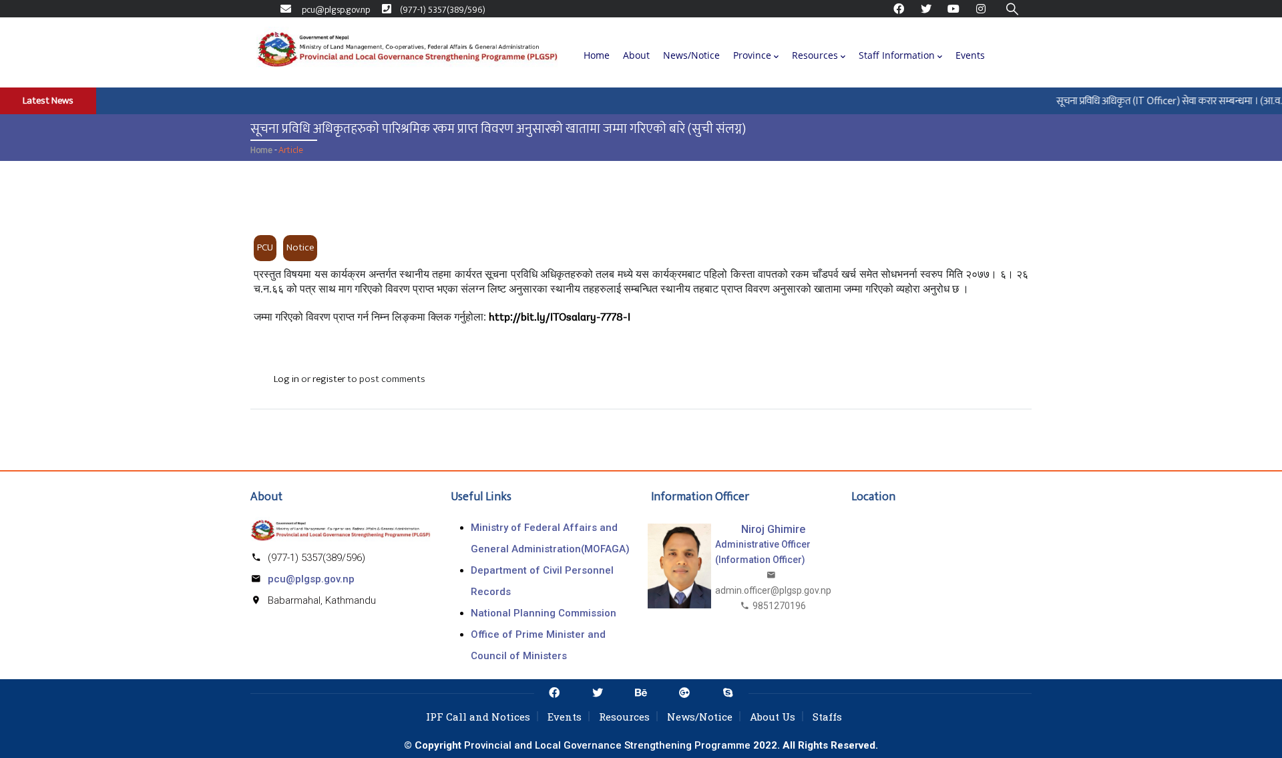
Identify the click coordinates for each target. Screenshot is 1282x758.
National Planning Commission (543, 613)
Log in (286, 379)
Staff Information (897, 55)
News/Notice (691, 55)
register (328, 379)
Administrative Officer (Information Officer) (763, 552)
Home (597, 55)
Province (752, 55)
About (636, 55)
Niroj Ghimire (773, 529)
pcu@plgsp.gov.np (311, 579)
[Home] (407, 52)
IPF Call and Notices (478, 716)
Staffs (827, 716)
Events (970, 55)
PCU (265, 247)
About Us (772, 716)
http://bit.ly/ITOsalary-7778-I (559, 318)
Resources (815, 55)
